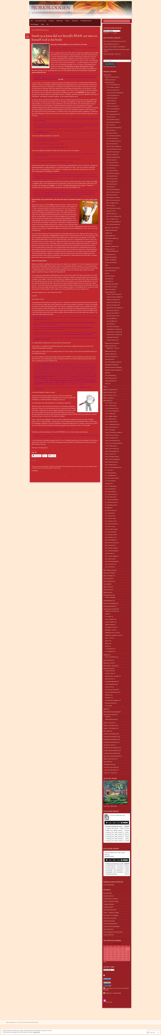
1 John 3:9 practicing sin (111, 95)
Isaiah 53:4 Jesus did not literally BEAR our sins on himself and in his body (64, 38)
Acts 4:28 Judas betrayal (112, 119)
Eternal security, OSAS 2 (112, 313)
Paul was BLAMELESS (111, 251)
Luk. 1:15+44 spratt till (110, 531)
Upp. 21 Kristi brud (109, 566)
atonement (72, 466)
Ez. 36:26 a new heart (111, 138)
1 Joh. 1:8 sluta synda (110, 405)
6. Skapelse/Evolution (111, 874)
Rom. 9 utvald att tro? (110, 564)
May (27, 35)
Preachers (51, 20)
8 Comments (35, 470)
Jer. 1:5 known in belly (111, 170)
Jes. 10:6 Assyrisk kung (110, 502)
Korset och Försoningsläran (109, 603)
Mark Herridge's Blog (108, 929)
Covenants (107, 243)
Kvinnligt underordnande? (109, 606)
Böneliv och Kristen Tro (108, 392)
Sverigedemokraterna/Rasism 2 (110, 736)
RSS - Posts (109, 1002)
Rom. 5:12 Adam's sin (111, 219)
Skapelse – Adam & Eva (108, 722)
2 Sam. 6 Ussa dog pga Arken (112, 440)
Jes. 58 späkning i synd (110, 505)
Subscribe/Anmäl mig (110, 64)
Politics (67, 20)
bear (76, 466)
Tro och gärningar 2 (109, 651)
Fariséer (107, 613)
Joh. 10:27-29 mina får (110, 510)
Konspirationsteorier (86, 20)
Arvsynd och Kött (109, 670)
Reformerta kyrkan (107, 668)
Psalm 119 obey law (110, 213)
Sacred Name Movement (110, 356)
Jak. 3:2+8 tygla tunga (110, 496)
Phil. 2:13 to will (109, 205)
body (79, 466)
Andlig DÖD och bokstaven (111, 611)
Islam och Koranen (107, 586)
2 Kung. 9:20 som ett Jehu (111, 435)
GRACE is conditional (110, 259)
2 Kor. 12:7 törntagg (109, 429)
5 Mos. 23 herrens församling (111, 459)
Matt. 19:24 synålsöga (110, 539)
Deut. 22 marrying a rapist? (112, 122)
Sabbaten (105, 709)
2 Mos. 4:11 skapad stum (110, 437)
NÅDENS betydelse (109, 624)
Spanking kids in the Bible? (111, 364)
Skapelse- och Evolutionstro (109, 725)
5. (114, 834)
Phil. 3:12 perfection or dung (112, 208)
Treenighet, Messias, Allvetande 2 (111, 750)
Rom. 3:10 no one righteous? (113, 216)
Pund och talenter (109, 553)
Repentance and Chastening (111, 343)
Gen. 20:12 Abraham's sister (112, 141)
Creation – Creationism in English (110, 901)
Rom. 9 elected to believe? (112, 224)
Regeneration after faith (111, 337)
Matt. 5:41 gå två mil (109, 545)
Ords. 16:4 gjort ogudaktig (111, 550)
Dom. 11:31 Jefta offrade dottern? (112, 467)
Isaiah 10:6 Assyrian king (112, 151)
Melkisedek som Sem (108, 663)
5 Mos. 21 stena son (109, 453)
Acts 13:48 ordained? (111, 111)
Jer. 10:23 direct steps (111, 162)
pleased (46, 468)
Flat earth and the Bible (110, 257)
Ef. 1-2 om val (108, 470)
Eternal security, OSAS (111, 310)
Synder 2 (107, 643)
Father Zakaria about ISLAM (109, 909)
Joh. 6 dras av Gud (109, 526)
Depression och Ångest (108, 572)
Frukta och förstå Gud (108, 581)
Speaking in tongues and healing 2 (112, 370)
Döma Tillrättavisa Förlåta (109, 570)
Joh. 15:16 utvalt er (109, 515)
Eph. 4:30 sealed (110, 130)
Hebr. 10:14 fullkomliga (110, 486)
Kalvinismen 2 (108, 697)
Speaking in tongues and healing (112, 367)
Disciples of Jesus (109, 249)
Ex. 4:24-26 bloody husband (112, 135)
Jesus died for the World (111, 326)
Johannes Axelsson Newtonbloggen (111, 926)
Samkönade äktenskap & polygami (111, 711)
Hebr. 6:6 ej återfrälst (109, 488)
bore (81, 466)
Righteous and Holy (109, 345)
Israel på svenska (107, 589)
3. (115, 830)
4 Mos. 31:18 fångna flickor (111, 451)
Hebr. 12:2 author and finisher (113, 146)
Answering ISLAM (107, 893)
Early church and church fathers (113, 307)
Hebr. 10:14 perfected (111, 143)
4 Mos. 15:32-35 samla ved (111, 448)
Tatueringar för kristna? (108, 745)
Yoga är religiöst (107, 761)
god (87, 466)
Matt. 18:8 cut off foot (111, 194)
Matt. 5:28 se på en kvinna (111, 542)
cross (84, 466)
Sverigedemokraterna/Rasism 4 (110, 742)
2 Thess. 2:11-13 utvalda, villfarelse (113, 443)
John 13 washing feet (111, 176)
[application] (116, 823)
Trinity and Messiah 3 (110, 380)
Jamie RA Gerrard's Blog (109, 921)
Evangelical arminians (108, 907)
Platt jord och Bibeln (109, 597)
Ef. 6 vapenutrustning (110, 472)
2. (115, 828)
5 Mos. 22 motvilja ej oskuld (111, 456)
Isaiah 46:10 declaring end (112, 157)
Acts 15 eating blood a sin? (112, 114)
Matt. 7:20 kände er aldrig (110, 548)
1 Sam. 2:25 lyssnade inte (111, 427)
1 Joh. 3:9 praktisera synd (111, 408)
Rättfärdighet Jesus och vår (111, 632)
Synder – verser (108, 638)
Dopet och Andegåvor (108, 575)
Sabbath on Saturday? (110, 353)
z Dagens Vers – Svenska (109, 772)
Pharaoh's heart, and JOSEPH (113, 334)
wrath (59, 468)
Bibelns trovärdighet (107, 398)
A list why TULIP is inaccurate (113, 294)
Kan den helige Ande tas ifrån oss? (111, 44)
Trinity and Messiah (109, 375)
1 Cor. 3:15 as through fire (112, 84)
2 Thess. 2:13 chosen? (111, 106)
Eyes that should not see (112, 315)
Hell (106, 265)
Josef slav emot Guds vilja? (111, 689)
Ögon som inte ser (109, 678)
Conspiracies (108, 241)
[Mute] (122, 823)
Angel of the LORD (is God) (111, 77)
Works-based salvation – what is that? (112, 54)
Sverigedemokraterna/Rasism (110, 733)
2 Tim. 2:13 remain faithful (112, 108)
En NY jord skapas (107, 578)
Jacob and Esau (110, 323)
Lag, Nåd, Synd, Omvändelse (110, 609)
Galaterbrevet (108, 483)
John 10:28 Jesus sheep (112, 173)
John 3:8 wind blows (111, 184)
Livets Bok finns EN (107, 660)
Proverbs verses (110, 211)
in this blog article (42, 447)
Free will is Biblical (110, 318)
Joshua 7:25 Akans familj (110, 529)
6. (114, 836)
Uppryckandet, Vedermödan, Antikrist (111, 756)
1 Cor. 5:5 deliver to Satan (112, 87)
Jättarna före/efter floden (110, 719)
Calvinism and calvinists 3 (112, 305)
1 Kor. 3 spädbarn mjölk (110, 416)
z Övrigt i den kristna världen (109, 767)
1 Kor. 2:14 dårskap (109, 413)
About (42, 24)
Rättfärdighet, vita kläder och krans (113, 635)
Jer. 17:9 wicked (110, 167)
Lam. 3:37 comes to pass (112, 192)
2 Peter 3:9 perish (110, 100)
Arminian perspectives (108, 895)
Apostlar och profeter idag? (109, 389)
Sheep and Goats (109, 359)
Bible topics (60, 20)
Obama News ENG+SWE (111, 284)
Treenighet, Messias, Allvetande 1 (111, 747)
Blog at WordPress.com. (11, 1022)
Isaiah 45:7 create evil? (111, 154)
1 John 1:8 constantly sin (112, 90)
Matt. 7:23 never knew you (112, 200)
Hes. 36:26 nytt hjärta (110, 491)
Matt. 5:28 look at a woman (112, 197)
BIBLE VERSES (108, 82)
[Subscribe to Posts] (104, 1002)
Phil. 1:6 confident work (111, 202)
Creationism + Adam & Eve (111, 246)
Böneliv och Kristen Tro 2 (109, 395)
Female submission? (109, 254)
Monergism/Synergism (110, 703)
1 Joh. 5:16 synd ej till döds (111, 410)
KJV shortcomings (109, 276)
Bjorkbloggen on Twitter (113, 882)
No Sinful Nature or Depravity (113, 329)
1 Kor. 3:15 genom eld (110, 419)
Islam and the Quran (109, 270)
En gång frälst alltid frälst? (111, 681)
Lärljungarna (106, 654)
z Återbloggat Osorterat (108, 764)
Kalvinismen (107, 694)
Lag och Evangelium (109, 619)
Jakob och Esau (108, 686)
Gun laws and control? (110, 262)
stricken (55, 468)
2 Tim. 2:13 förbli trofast (110, 445)
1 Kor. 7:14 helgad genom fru (111, 424)
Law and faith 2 (108, 281)
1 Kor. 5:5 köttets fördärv (110, 421)
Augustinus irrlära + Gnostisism (112, 676)
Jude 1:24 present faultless (112, 189)
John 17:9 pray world (111, 178)
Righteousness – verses (112, 348)
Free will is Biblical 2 (110, 321)
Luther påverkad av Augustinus (112, 700)
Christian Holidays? (109, 235)
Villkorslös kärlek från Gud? (109, 758)
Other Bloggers (34, 24)
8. (114, 840)
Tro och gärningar (109, 648)
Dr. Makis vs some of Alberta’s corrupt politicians (114, 46)
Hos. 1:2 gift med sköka (110, 494)
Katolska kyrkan (107, 592)
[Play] (107, 823)
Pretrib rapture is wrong (110, 286)
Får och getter (108, 616)
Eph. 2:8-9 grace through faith (113, 127)
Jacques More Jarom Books (109, 918)
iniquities (90, 466)
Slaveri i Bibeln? (107, 731)
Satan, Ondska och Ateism (109, 714)
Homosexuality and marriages (112, 267)
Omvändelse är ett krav (110, 627)
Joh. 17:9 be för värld (110, 518)
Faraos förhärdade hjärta (110, 684)
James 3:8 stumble (110, 159)
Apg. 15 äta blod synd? (110, 464)
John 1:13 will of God (111, 181)
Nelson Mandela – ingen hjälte (110, 665)
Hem (31, 20)
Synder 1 (107, 640)
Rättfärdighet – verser (110, 630)
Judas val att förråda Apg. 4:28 (112, 692)
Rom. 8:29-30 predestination (112, 221)
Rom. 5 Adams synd (109, 558)
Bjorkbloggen (50, 8)
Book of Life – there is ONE (111, 227)
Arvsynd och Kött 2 (109, 673)
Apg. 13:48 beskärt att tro (110, 462)
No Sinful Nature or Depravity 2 (113, 332)
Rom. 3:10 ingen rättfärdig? (111, 556)
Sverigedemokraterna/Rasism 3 (110, 739)
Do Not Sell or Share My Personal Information (28, 1022)
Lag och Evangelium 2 (110, 622)
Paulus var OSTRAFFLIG (111, 657)
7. (115, 838)
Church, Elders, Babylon (110, 238)
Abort (104, 386)
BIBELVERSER (106, 400)
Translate (115, 32)
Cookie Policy (36, 1032)
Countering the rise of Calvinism (110, 898)
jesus (40, 468)
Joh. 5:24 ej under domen (110, 523)
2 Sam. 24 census (110, 103)
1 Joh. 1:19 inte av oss (110, 402)
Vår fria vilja (107, 705)
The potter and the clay (111, 340)
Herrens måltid (106, 584)
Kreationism (75, 20)
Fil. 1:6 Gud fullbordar (110, 475)
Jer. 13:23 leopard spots (111, 165)
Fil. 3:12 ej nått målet (109, 480)
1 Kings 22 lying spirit (111, 98)
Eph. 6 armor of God (111, 133)
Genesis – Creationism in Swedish (111, 912)
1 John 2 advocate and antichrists (114, 92)
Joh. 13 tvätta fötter (109, 513)
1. (113, 826)
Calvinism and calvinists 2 (112, 302)
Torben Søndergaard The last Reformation (113, 932)
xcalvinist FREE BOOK (108, 934)
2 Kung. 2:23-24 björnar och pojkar (113, 432)
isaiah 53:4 (35, 468)
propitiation (50, 468)
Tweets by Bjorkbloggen (108, 884)
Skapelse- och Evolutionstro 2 (110, 728)
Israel (106, 273)
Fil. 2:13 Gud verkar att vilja (111, 478)
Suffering (107, 372)
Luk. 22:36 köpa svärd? (110, 534)
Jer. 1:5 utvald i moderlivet (111, 499)
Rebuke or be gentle (109, 289)
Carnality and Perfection (110, 230)
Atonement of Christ (59, 466)
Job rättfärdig (108, 507)
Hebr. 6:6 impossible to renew (113, 149)
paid (43, 468)
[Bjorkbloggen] (93, 9)
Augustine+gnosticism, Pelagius (113, 297)
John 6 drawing (109, 186)
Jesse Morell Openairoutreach (110, 923)
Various (106, 383)
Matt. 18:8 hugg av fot (110, 537)
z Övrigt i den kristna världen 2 (110, 770)
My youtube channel (40, 20)
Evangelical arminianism (108, 904)
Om (48, 24)
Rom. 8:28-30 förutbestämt (111, 561)
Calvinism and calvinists (111, 299)
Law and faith (108, 278)
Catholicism (107, 233)
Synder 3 (107, 646)
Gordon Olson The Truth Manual (110, 915)
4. (114, 832)
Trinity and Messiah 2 (110, 378)
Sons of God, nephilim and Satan (112, 362)
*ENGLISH (52, 466)
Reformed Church (109, 292)
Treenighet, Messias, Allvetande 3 (111, 753)
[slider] (125, 822)
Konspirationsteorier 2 (108, 600)
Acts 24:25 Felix (110, 116)
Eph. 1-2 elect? (109, 124)
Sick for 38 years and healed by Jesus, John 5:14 (114, 41)
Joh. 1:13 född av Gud (110, 521)
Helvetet (107, 716)
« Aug (104, 961)
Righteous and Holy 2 (110, 351)
